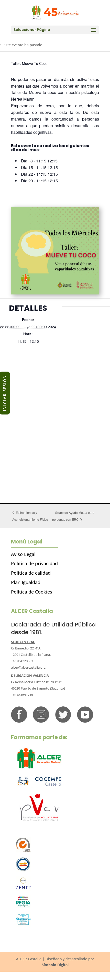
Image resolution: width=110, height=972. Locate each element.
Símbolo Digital (55, 964)
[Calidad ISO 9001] (23, 851)
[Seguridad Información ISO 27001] (23, 889)
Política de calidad (31, 573)
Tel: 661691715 (22, 694)
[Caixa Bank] (23, 906)
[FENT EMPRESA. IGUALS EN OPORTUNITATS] (23, 870)
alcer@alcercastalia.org (28, 667)
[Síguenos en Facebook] (19, 721)
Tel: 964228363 (22, 661)
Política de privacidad (34, 563)
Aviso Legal (23, 554)
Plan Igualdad (25, 582)
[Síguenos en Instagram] (41, 721)
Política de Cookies (31, 592)
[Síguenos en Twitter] (63, 721)
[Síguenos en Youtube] (85, 721)
